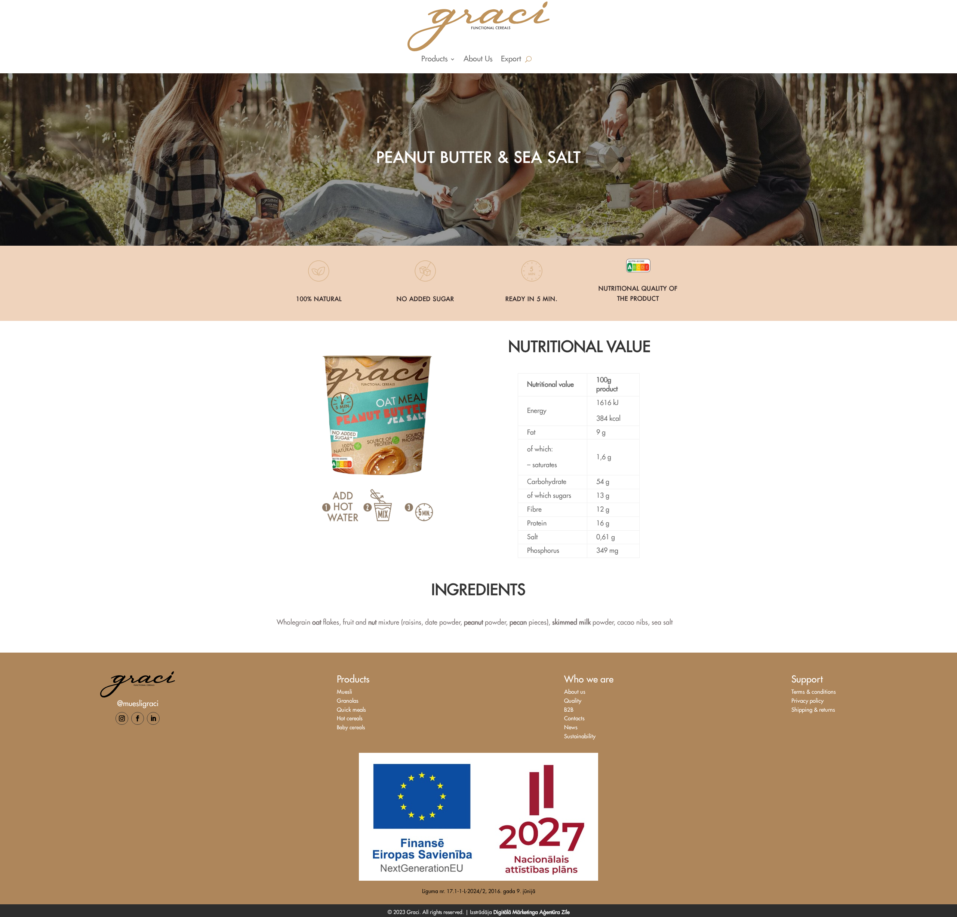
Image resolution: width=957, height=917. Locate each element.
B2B (568, 710)
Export (511, 59)
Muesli (344, 692)
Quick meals (351, 710)
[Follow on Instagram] (122, 718)
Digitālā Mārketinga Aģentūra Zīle (531, 912)
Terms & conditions (813, 692)
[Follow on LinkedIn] (153, 718)
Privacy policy (807, 701)
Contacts (574, 718)
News (571, 727)
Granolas (348, 701)
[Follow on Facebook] (137, 718)
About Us (478, 59)
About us (574, 692)
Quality (572, 701)
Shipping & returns (813, 710)
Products (434, 59)
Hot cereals (350, 718)
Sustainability (580, 736)
